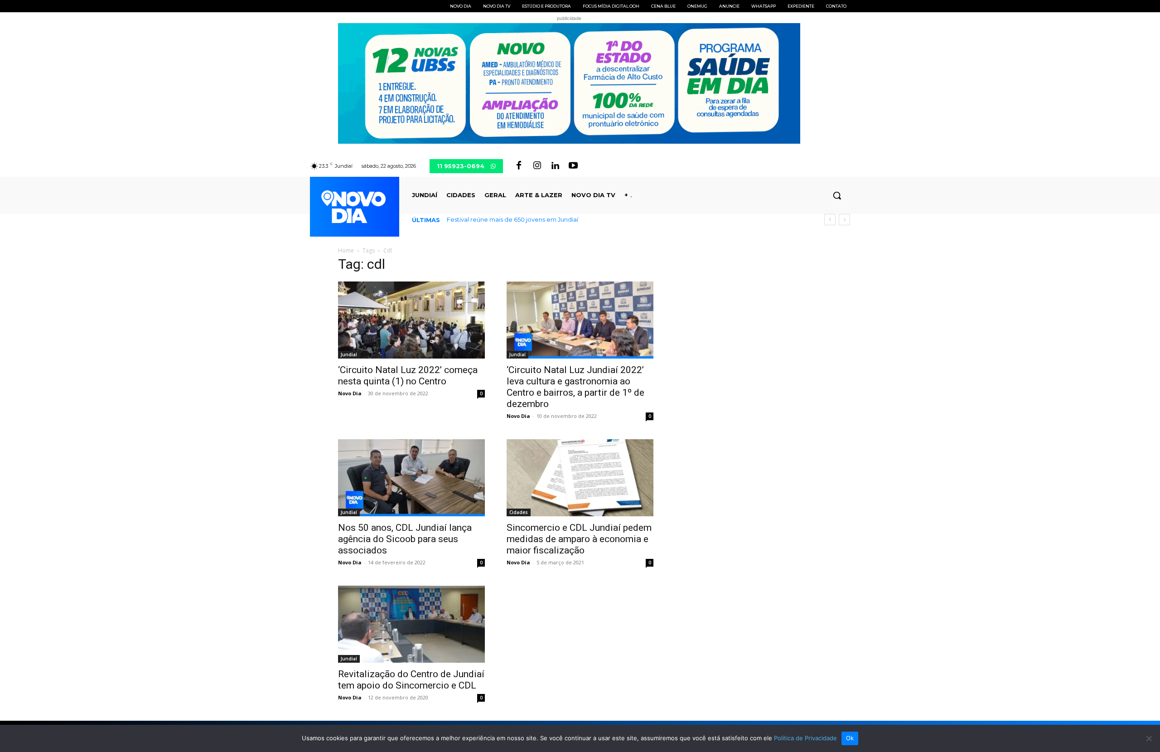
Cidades (518, 512)
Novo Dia (350, 393)
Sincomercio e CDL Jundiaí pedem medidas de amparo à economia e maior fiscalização (579, 539)
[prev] (830, 219)
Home (346, 250)
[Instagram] (537, 166)
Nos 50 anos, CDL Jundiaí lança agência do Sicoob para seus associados (405, 539)
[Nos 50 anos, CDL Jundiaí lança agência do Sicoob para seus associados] (411, 477)
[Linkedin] (555, 166)
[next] (844, 219)
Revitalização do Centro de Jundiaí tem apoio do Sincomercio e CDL (411, 680)
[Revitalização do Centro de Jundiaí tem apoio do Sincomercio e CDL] (411, 624)
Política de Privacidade (805, 738)
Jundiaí (349, 354)
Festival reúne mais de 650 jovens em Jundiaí (512, 219)
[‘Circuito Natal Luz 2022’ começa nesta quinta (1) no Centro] (411, 320)
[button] (837, 195)
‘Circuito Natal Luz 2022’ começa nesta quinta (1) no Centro (408, 375)
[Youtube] (573, 166)
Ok (850, 738)
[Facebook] (519, 166)
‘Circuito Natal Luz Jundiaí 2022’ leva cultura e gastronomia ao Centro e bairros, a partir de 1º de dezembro (575, 386)
